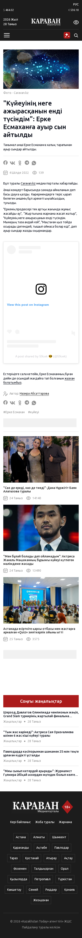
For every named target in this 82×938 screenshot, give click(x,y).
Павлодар (61, 847)
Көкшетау (14, 889)
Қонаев (69, 889)
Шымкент (59, 837)
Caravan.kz (28, 183)
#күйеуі (33, 412)
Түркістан (65, 879)
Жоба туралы (44, 822)
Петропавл (43, 879)
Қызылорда (18, 879)
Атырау (51, 858)
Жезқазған (41, 900)
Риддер (51, 889)
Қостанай (32, 858)
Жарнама (65, 822)
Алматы (39, 837)
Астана (21, 837)
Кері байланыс (20, 822)
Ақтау (68, 858)
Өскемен (20, 868)
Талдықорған (43, 868)
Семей (33, 889)
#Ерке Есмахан (14, 412)
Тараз (14, 858)
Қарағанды (21, 847)
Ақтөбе (41, 847)
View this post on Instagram (28, 304)
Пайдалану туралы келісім (41, 927)
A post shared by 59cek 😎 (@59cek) (41, 356)
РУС (76, 4)
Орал (64, 868)
